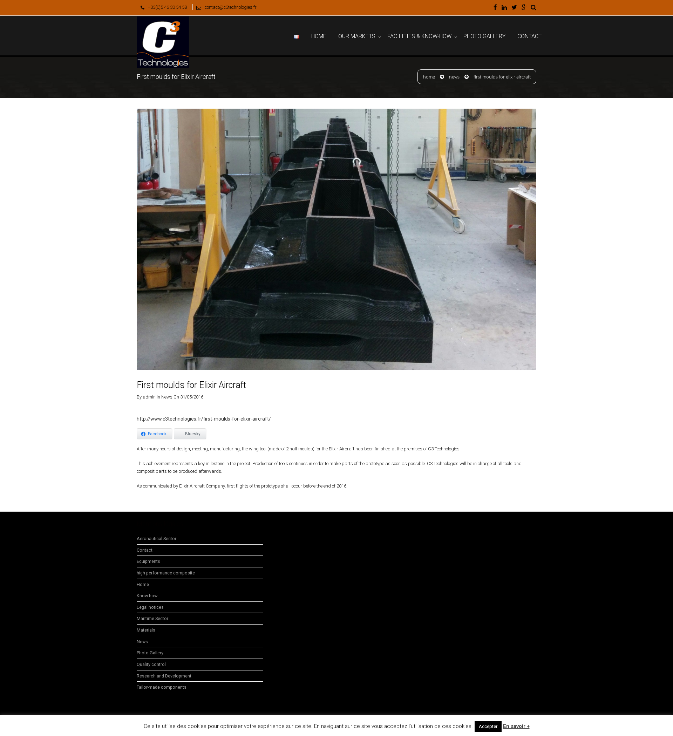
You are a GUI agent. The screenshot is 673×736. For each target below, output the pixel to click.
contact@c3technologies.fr (231, 7)
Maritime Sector (152, 618)
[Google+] (524, 7)
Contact (529, 36)
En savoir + (516, 726)
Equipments (148, 561)
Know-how (147, 595)
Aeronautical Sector (156, 538)
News (454, 77)
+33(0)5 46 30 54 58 (167, 7)
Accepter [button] (488, 726)
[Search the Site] (533, 7)
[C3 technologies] (163, 24)
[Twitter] (514, 7)
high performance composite (166, 572)
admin (149, 397)
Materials (146, 630)
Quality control (151, 664)
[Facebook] (495, 7)
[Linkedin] (504, 7)
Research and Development (164, 676)
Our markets (356, 36)
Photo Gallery (484, 36)
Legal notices (150, 607)
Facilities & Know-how (419, 36)
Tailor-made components (161, 687)
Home (318, 36)
